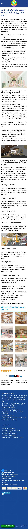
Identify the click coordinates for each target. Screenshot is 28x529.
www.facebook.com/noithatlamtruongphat (12, 303)
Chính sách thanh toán (9, 434)
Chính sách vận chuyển (9, 436)
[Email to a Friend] (15, 376)
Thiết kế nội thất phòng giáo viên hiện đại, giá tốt (21, 382)
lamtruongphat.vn (10, 299)
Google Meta (20, 527)
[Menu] (2, 3)
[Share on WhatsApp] (7, 376)
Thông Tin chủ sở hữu (8, 428)
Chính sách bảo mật (8, 432)
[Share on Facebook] (9, 376)
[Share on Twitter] (12, 376)
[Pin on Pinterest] (18, 376)
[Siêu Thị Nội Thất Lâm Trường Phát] (14, 3)
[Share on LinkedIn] (21, 376)
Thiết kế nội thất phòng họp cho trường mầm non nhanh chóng (7, 382)
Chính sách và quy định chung (11, 430)
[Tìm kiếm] (26, 3)
